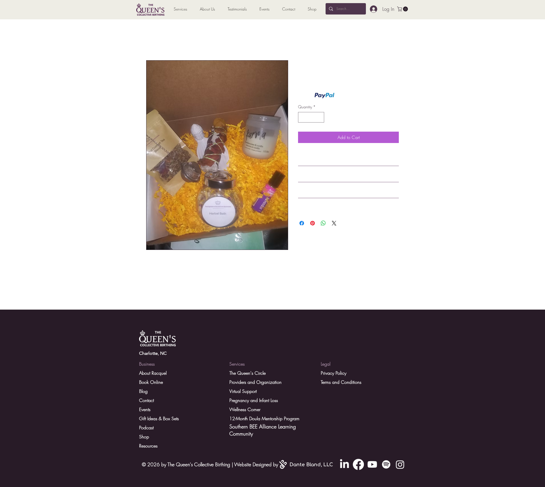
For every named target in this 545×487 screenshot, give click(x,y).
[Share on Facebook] (301, 223)
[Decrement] (302, 117)
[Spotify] (386, 464)
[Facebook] (358, 464)
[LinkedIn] (344, 464)
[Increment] (319, 117)
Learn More (345, 95)
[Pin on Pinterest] (312, 223)
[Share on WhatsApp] (323, 223)
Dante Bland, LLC (311, 464)
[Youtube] (372, 464)
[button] (403, 9)
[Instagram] (400, 464)
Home (152, 40)
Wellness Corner (244, 409)
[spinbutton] (311, 117)
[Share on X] (334, 223)
